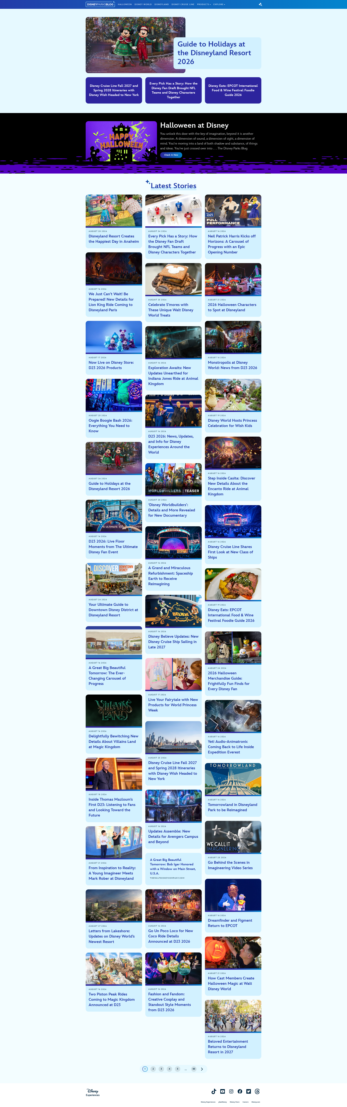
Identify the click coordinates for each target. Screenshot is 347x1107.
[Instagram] (231, 1091)
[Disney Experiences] (93, 1092)
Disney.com (256, 1102)
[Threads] (257, 1091)
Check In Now (171, 155)
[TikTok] (214, 1091)
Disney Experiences (208, 1102)
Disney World (143, 4)
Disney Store (235, 1102)
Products (203, 4)
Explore (218, 4)
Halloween (125, 4)
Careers (245, 1102)
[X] (248, 1091)
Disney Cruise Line (183, 4)
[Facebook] (240, 1091)
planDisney (223, 1102)
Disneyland (162, 4)
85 (194, 1069)
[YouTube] (222, 1091)
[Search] (260, 4)
